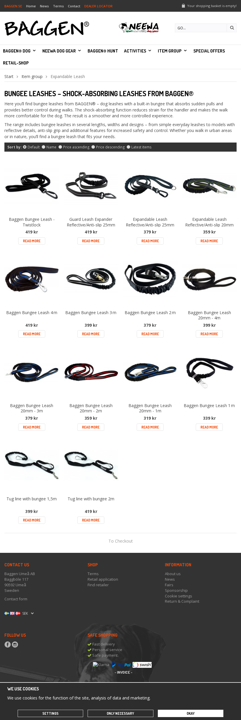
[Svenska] (6, 613)
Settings (50, 713)
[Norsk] (18, 613)
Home (31, 6)
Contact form (15, 599)
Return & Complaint (182, 601)
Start (9, 76)
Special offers (209, 51)
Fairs (169, 584)
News (44, 6)
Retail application (103, 579)
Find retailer (98, 584)
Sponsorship (176, 590)
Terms (58, 6)
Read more (32, 241)
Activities (135, 51)
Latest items (141, 147)
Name (51, 147)
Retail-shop (16, 63)
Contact (74, 6)
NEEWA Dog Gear (59, 51)
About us (173, 573)
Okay (191, 713)
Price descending (110, 147)
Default (34, 147)
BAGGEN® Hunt (103, 51)
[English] (12, 613)
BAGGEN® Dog (17, 51)
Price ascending (76, 147)
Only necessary (120, 713)
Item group (170, 51)
